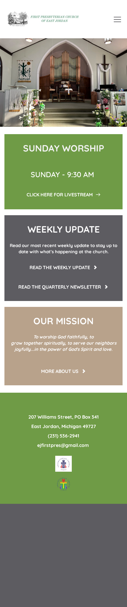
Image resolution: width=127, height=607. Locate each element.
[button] (117, 19)
